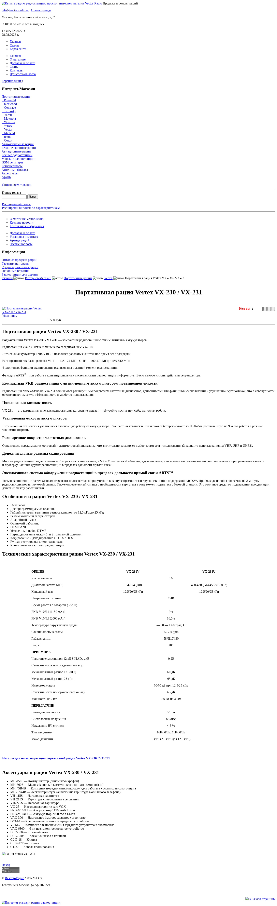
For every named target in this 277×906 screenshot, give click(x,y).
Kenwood (9, 104)
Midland (8, 133)
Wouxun (8, 122)
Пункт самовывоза (23, 74)
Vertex (7, 126)
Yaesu (7, 115)
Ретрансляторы (12, 166)
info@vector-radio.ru (15, 10)
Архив (6, 177)
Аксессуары (10, 173)
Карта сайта (18, 49)
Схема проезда (41, 10)
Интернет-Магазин (38, 278)
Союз (7, 140)
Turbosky (9, 111)
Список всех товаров (16, 184)
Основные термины (15, 270)
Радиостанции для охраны (20, 274)
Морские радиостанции (18, 158)
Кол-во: (245, 308)
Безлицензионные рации (19, 147)
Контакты (16, 70)
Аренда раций (19, 240)
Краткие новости (21, 222)
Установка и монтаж (24, 236)
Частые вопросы (21, 244)
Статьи (14, 66)
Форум (14, 45)
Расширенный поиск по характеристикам (31, 208)
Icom (6, 136)
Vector (7, 129)
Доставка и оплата (22, 63)
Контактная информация (27, 226)
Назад (6, 865)
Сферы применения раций (20, 267)
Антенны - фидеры (15, 169)
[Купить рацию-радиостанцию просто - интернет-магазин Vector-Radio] (52, 3)
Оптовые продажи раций (19, 260)
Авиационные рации (16, 151)
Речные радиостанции (17, 155)
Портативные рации (16, 96)
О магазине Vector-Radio (26, 219)
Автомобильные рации (18, 144)
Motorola (9, 118)
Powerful (9, 100)
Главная (15, 41)
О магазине (18, 59)
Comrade (9, 107)
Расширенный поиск (16, 204)
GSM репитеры (12, 162)
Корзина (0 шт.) (12, 81)
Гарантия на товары (15, 263)
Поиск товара (11, 192)
